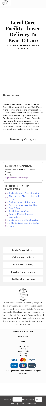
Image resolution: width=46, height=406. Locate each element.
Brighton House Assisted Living (24, 205)
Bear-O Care (14, 208)
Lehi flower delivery (23, 264)
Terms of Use (23, 346)
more (11, 226)
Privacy (23, 349)
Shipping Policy (23, 351)
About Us (23, 353)
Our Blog (23, 356)
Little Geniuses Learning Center (24, 223)
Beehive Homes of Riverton (22, 202)
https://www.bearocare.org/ (16, 177)
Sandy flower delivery (23, 250)
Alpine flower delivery (23, 257)
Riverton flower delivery (23, 272)
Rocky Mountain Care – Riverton (24, 193)
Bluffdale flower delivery (23, 279)
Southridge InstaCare (19, 211)
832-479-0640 (23, 336)
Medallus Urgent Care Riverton (23, 220)
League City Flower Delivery (19, 370)
